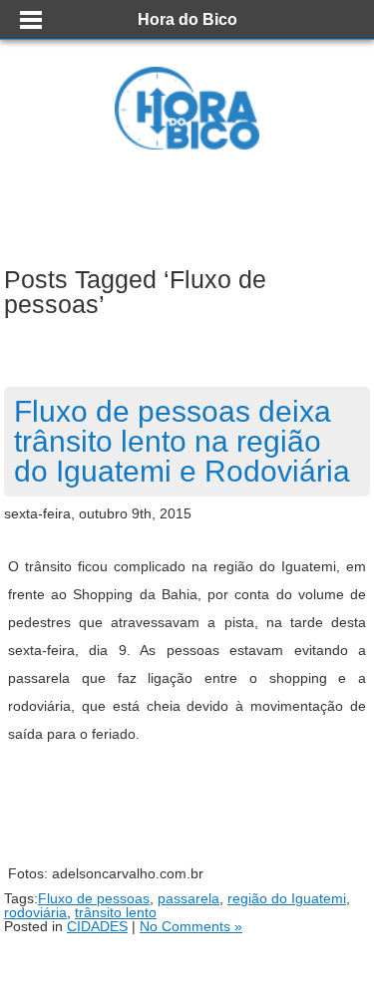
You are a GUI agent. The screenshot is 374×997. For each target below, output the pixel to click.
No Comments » (191, 926)
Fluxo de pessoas (94, 898)
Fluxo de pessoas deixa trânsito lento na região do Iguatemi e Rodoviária (182, 441)
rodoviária (35, 912)
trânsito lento (116, 912)
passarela (188, 898)
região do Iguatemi (286, 898)
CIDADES (97, 926)
